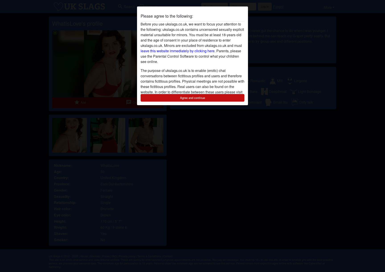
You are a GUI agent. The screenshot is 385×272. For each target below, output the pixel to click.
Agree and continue (192, 98)
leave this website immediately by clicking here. (178, 50)
